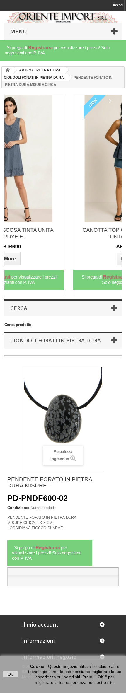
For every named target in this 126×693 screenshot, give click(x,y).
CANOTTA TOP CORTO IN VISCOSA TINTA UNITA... (70, 233)
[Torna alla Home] (7, 70)
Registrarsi (40, 47)
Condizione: (18, 508)
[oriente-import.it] (63, 17)
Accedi (118, 5)
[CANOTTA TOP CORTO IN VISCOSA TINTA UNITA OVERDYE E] (70, 158)
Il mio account (40, 624)
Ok (10, 674)
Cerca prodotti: (17, 324)
